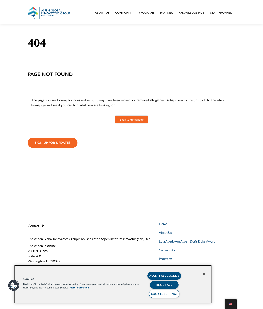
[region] (113, 284)
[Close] (204, 274)
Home (163, 224)
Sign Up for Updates (52, 143)
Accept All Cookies (164, 275)
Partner (166, 12)
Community (124, 12)
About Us (102, 12)
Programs (146, 12)
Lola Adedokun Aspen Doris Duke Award (187, 241)
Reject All (164, 284)
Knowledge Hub (191, 12)
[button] (14, 285)
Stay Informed (221, 12)
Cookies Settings (164, 293)
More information (79, 287)
